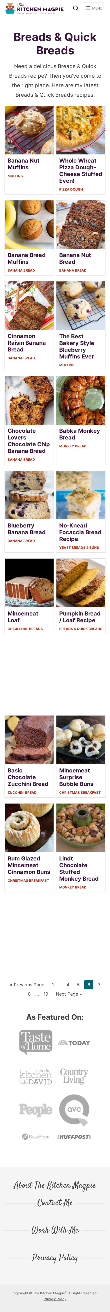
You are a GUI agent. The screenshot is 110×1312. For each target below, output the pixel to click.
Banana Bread (21, 270)
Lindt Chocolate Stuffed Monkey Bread (79, 868)
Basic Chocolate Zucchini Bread (28, 777)
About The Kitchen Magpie (55, 1186)
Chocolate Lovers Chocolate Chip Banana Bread (29, 440)
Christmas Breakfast (80, 792)
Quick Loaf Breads (25, 629)
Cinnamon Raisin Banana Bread (27, 343)
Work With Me (55, 1231)
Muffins (15, 176)
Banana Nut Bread (75, 258)
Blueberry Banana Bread (27, 529)
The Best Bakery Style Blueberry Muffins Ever (76, 346)
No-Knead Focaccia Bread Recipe (80, 532)
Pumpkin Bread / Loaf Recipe (80, 617)
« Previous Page (27, 985)
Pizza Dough (71, 189)
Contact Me (55, 1203)
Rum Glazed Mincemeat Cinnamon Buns (29, 865)
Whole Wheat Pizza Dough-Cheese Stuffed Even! (80, 170)
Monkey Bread (73, 446)
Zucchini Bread (22, 792)
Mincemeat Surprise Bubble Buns (76, 777)
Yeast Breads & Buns (79, 547)
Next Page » (69, 995)
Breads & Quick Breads (80, 629)
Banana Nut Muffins (23, 164)
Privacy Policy (55, 1258)
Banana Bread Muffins (27, 258)
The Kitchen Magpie (35, 8)
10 (47, 994)
